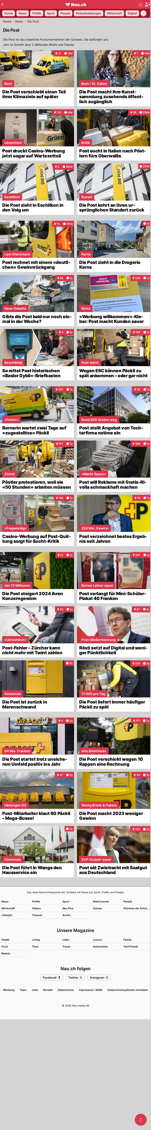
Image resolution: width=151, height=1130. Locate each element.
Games (97, 908)
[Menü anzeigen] (148, 4)
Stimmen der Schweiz (137, 908)
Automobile (100, 946)
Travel (66, 946)
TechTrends (130, 946)
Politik (36, 901)
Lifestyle (6, 915)
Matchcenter (101, 901)
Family (127, 939)
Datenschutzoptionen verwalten (128, 989)
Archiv (66, 915)
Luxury (97, 939)
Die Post (33, 21)
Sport (65, 901)
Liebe (65, 939)
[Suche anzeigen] (141, 4)
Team (23, 989)
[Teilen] (141, 1120)
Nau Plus (67, 908)
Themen (37, 915)
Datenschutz (66, 989)
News (19, 21)
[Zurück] (2, 4)
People (127, 901)
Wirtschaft (8, 908)
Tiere (35, 946)
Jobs (35, 989)
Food (4, 946)
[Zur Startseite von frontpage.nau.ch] (75, 4)
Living (36, 939)
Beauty (5, 953)
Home (7, 21)
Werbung (9, 989)
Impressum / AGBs (90, 989)
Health (5, 939)
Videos (36, 908)
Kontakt (48, 989)
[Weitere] (143, 13)
